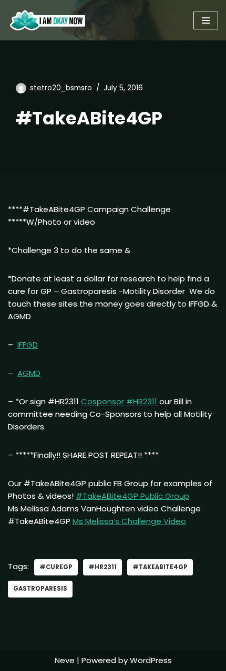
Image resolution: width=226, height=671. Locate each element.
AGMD (28, 373)
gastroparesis (40, 588)
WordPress (151, 660)
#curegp (56, 567)
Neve (65, 660)
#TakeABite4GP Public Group (132, 495)
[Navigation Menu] (205, 20)
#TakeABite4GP (160, 567)
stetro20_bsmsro (61, 88)
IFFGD (27, 344)
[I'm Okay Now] (47, 20)
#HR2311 (102, 567)
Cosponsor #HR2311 (120, 401)
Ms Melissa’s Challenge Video (129, 521)
